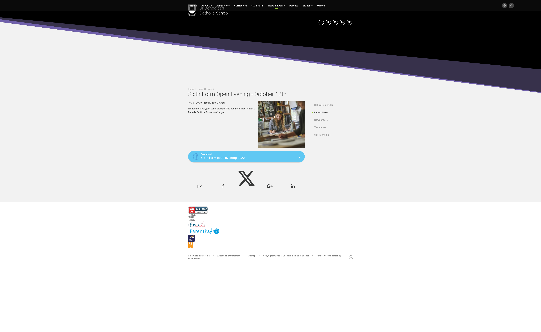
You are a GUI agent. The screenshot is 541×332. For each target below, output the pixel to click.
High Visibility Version (199, 256)
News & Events (205, 89)
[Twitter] (328, 22)
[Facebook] (321, 22)
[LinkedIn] (342, 22)
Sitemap (251, 256)
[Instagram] (335, 22)
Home (191, 89)
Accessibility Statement (228, 256)
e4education (194, 259)
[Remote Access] (349, 22)
